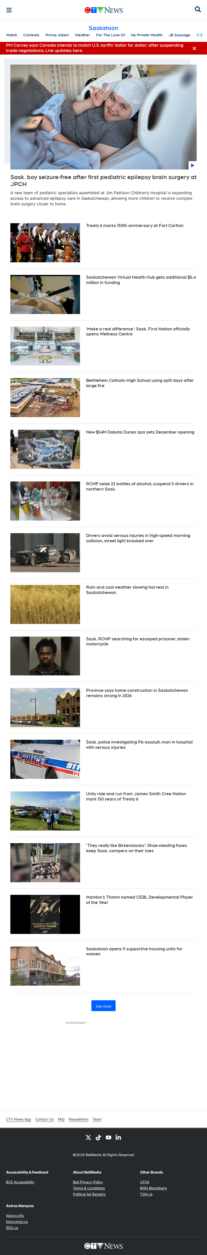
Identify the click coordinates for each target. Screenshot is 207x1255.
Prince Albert (57, 35)
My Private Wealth (147, 35)
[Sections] (9, 10)
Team (96, 1119)
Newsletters (78, 1119)
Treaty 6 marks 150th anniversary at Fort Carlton (135, 225)
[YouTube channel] (109, 1137)
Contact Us (44, 1119)
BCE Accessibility (20, 1182)
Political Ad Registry (89, 1194)
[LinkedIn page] (119, 1137)
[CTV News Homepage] (104, 10)
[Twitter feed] (88, 1137)
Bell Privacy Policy (88, 1182)
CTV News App (18, 1119)
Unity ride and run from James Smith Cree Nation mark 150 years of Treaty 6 (136, 796)
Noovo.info (15, 1215)
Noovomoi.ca (17, 1221)
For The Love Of (110, 35)
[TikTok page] (98, 1137)
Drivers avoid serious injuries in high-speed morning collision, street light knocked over (138, 538)
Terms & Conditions (89, 1188)
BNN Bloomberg (153, 1188)
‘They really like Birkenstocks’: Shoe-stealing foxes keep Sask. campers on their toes (136, 848)
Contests (31, 35)
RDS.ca (12, 1227)
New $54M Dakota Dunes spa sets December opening (140, 432)
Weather (82, 35)
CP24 (144, 1182)
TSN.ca (146, 1194)
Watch (11, 35)
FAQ (61, 1119)
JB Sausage (179, 35)
